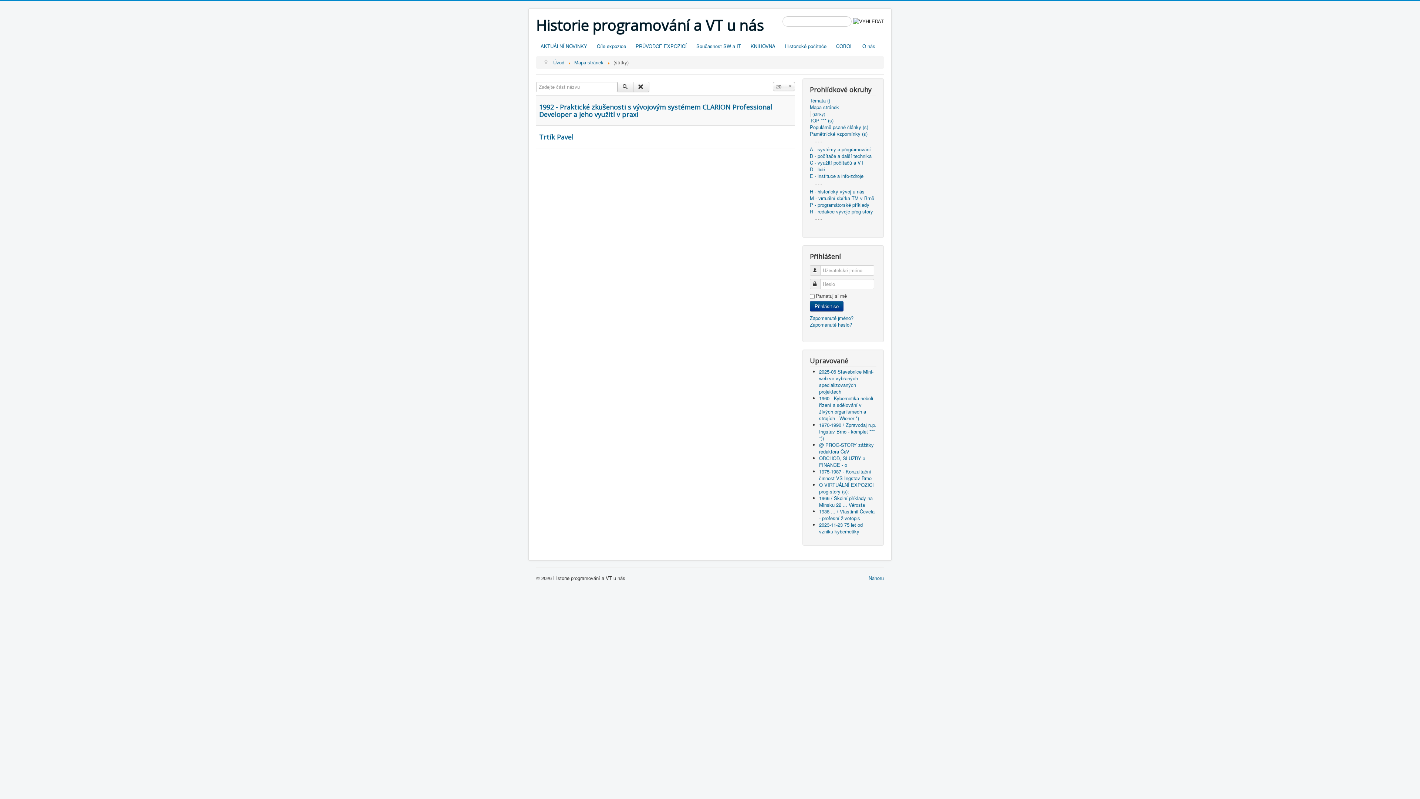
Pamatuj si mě (831, 296)
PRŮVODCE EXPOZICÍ (661, 46)
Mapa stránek (824, 107)
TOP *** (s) (822, 120)
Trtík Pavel (556, 136)
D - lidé (817, 169)
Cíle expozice (611, 46)
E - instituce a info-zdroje (836, 176)
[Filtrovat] (625, 87)
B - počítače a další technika (841, 156)
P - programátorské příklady (839, 205)
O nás (868, 46)
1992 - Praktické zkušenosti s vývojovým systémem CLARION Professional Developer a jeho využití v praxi (655, 110)
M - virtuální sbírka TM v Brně (842, 198)
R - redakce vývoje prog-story (841, 211)
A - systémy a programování (840, 149)
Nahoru (876, 577)
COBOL (844, 46)
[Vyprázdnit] (641, 87)
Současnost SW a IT (718, 46)
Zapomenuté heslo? (831, 324)
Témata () (820, 100)
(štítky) (818, 114)
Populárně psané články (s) (839, 127)
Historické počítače (805, 46)
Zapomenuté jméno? (831, 317)
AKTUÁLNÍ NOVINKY (564, 46)
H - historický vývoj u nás (837, 191)
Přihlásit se (827, 306)
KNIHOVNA (763, 46)
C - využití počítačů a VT (837, 162)
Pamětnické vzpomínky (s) (839, 134)
